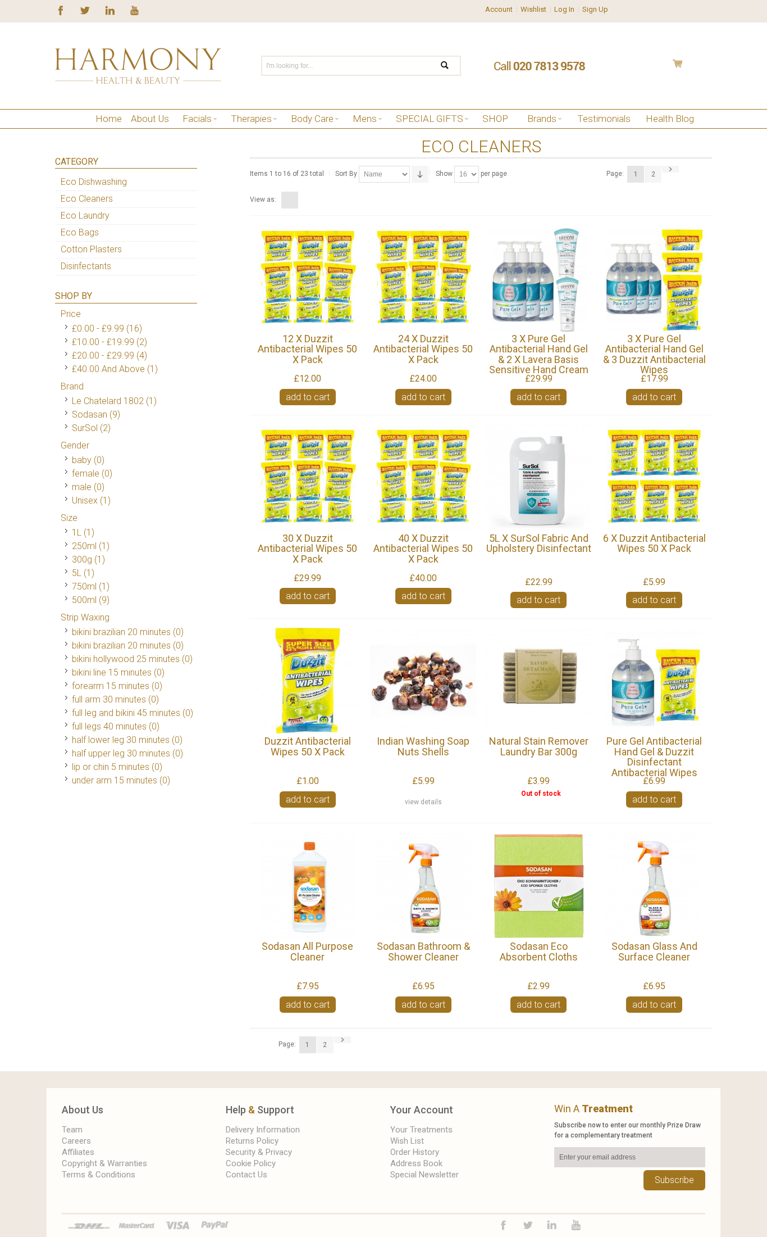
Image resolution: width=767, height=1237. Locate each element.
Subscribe (674, 1180)
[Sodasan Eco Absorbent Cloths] (539, 886)
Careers (76, 1141)
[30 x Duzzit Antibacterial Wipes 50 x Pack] (307, 477)
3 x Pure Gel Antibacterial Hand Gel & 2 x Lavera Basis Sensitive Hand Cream (538, 354)
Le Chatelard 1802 (108, 401)
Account (499, 9)
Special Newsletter (424, 1175)
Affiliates (78, 1152)
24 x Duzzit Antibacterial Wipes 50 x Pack (423, 349)
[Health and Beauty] (138, 66)
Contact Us (246, 1175)
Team (72, 1130)
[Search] (451, 65)
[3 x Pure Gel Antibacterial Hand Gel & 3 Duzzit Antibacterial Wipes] (654, 278)
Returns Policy (252, 1141)
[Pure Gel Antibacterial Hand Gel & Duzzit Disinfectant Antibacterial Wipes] (654, 681)
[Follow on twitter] (85, 9)
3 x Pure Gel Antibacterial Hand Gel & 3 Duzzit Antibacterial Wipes (654, 354)
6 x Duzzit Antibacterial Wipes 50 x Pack (654, 543)
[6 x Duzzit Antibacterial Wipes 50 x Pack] (654, 477)
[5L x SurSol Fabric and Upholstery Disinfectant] (539, 477)
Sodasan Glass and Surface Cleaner (654, 951)
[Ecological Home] (110, 133)
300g (82, 559)
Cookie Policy (251, 1163)
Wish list (407, 1141)
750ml (84, 586)
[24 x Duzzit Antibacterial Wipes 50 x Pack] (423, 278)
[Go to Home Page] (59, 133)
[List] (303, 200)
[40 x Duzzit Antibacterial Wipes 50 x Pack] (423, 477)
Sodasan (89, 414)
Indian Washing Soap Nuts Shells (423, 746)
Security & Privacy (259, 1152)
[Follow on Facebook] (60, 9)
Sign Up (595, 9)
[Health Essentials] (93, 133)
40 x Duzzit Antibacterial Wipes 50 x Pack (423, 548)
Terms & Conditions (98, 1175)
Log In (564, 9)
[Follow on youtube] (134, 9)
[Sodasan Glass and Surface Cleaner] (654, 886)
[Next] (670, 169)
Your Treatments (421, 1130)
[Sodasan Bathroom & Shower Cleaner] (423, 886)
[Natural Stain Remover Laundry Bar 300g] (539, 681)
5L (76, 573)
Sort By (346, 174)
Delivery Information (263, 1130)
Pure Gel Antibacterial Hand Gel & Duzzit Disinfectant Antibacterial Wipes (654, 756)
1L (76, 532)
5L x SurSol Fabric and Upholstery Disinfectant (538, 543)
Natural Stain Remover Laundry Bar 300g (538, 746)
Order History (414, 1152)
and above (108, 369)
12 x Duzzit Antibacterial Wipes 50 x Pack (307, 349)
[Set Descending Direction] (420, 174)
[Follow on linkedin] (110, 9)
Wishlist (533, 9)
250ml (84, 546)
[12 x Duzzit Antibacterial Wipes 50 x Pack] (307, 278)
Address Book (416, 1163)
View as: (263, 199)
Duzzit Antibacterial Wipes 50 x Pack (307, 746)
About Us (82, 1110)
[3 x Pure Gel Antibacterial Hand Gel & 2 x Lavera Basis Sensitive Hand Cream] (539, 278)
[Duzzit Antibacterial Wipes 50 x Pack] (307, 681)
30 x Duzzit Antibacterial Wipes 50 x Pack (307, 548)
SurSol (85, 428)
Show (444, 174)
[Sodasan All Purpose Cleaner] (307, 886)
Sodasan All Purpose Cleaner (307, 951)
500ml (84, 600)
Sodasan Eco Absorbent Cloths (539, 951)
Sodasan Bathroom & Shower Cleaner (423, 951)
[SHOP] (76, 133)
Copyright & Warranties (104, 1163)
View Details (423, 802)
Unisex (86, 500)
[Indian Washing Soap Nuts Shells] (423, 681)
